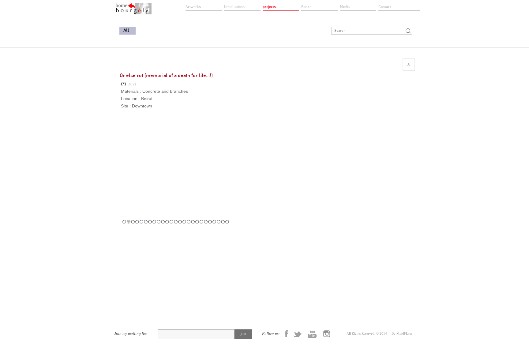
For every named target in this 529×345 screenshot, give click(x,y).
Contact (384, 7)
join (243, 334)
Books (306, 7)
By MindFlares (402, 333)
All (126, 30)
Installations (234, 7)
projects (269, 7)
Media (345, 7)
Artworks (193, 7)
